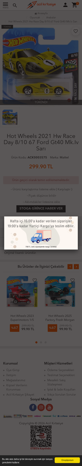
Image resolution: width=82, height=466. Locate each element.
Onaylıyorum (67, 460)
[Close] (78, 216)
